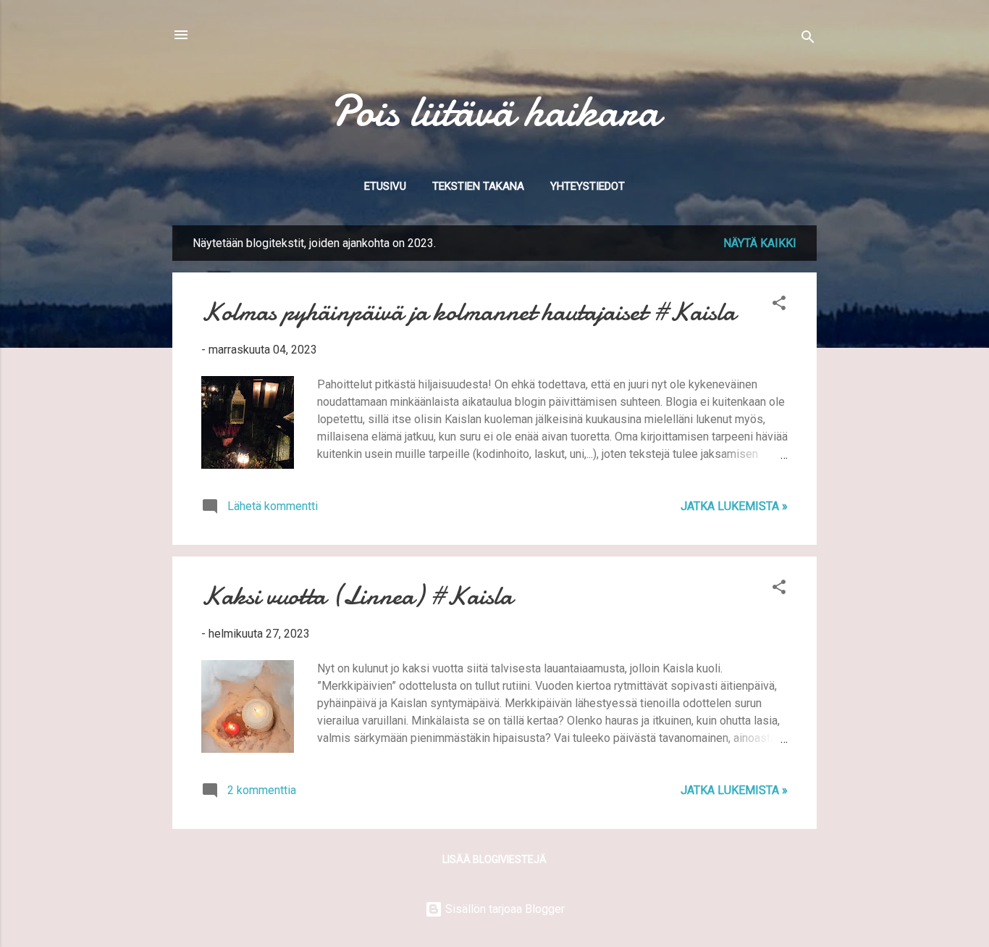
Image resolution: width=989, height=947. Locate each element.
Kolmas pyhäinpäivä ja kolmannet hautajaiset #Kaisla (468, 312)
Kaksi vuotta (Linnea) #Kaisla (357, 596)
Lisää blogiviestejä (494, 859)
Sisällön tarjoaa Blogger (503, 909)
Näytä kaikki (759, 243)
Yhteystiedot (587, 186)
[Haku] (808, 39)
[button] (779, 305)
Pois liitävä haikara (495, 111)
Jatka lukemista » (734, 506)
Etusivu (385, 186)
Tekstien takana (478, 186)
